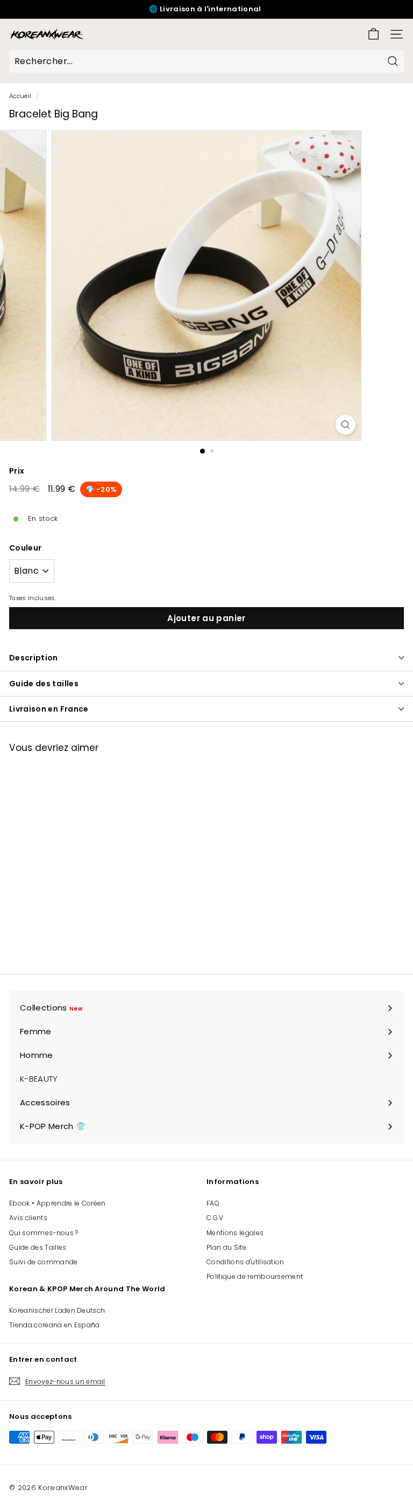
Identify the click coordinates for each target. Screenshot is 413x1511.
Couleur (25, 547)
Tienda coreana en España (54, 1324)
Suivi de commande (43, 1261)
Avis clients (28, 1217)
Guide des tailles (44, 683)
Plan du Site (226, 1247)
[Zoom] (345, 425)
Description (33, 657)
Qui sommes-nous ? (44, 1232)
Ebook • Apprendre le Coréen (57, 1203)
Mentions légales (235, 1232)
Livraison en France (49, 709)
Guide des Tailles (38, 1247)
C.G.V (215, 1217)
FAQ (212, 1203)
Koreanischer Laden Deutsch (57, 1310)
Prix (16, 470)
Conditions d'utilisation (245, 1261)
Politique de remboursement (254, 1276)
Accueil (20, 96)
